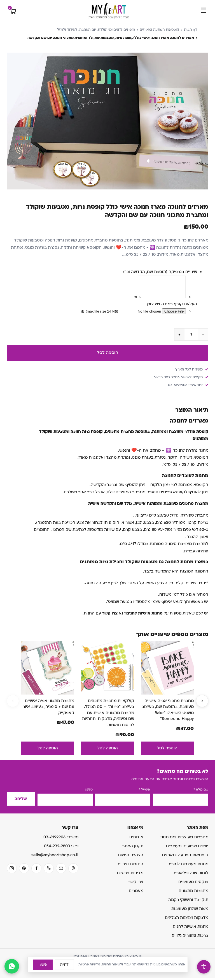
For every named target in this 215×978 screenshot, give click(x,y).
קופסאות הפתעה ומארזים (159, 29)
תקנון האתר (132, 846)
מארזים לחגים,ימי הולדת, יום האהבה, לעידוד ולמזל (96, 29)
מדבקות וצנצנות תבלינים (186, 917)
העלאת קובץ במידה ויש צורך (171, 304)
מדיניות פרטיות (130, 873)
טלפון (89, 789)
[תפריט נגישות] (204, 967)
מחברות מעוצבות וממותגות (184, 837)
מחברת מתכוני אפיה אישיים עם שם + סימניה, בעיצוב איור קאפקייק (48, 707)
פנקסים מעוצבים (193, 882)
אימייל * (144, 789)
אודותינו (136, 837)
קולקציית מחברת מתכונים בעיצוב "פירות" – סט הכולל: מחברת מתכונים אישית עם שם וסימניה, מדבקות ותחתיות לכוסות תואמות (108, 713)
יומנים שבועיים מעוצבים (187, 846)
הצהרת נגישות (130, 855)
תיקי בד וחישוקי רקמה (188, 899)
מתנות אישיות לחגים (190, 926)
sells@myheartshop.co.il (54, 855)
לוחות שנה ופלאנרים (190, 873)
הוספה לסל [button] (167, 748)
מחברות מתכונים (193, 890)
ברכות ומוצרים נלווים (190, 935)
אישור (43, 964)
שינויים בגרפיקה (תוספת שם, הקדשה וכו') (160, 272)
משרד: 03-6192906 (60, 837)
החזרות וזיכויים (129, 864)
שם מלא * (200, 789)
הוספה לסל (107, 352)
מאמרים (136, 890)
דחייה (64, 964)
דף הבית (190, 29)
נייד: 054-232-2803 (61, 846)
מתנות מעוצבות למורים (187, 864)
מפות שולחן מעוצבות (189, 908)
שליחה (21, 798)
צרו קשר (135, 882)
